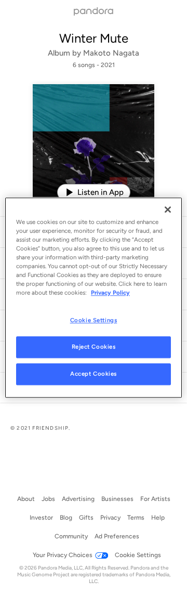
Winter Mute (93, 38)
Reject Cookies (94, 346)
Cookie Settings (93, 320)
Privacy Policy (110, 292)
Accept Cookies (93, 373)
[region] (93, 297)
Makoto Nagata (111, 53)
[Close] (167, 209)
